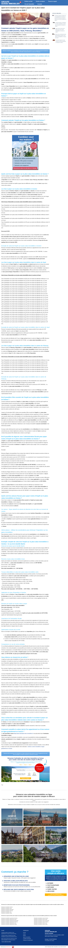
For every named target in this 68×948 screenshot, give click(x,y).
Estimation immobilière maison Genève (41, 918)
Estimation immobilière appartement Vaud (8, 919)
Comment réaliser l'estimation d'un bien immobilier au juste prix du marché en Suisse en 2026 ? (9, 936)
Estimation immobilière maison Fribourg (41, 921)
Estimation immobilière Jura (6, 911)
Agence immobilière (26, 937)
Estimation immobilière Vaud (6, 908)
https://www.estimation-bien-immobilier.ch (23, 733)
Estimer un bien (28, 1)
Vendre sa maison (40, 1)
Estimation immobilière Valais (6, 913)
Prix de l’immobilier (29, 4)
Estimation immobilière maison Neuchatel (41, 920)
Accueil (24, 932)
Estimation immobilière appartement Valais (9, 924)
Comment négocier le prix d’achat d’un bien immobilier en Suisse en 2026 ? (61, 41)
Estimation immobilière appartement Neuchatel (9, 920)
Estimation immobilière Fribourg (7, 910)
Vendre (24, 934)
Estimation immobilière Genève (7, 907)
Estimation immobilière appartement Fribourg (9, 921)
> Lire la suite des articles (6, 941)
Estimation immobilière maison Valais (40, 924)
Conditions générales (27, 938)
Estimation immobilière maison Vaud (40, 919)
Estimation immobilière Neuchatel (7, 909)
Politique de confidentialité (28, 940)
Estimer (24, 935)
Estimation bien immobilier (11, 3)
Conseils (39, 4)
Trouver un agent (52, 1)
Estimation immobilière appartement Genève (9, 918)
